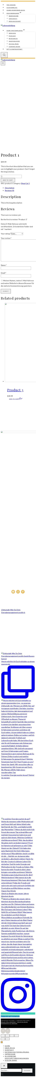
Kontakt (14, 49)
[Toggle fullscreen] (12, 1035)
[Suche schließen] (4, 1065)
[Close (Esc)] (3, 1035)
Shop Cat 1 (25, 183)
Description (9, 188)
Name (4, 265)
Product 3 (15, 390)
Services (12, 33)
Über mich (16, 10)
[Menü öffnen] (3, 63)
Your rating (6, 234)
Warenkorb (13, 16)
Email (3, 273)
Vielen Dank (11, 1060)
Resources (13, 38)
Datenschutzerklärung (14, 425)
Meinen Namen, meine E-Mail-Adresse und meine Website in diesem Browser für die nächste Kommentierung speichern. (17, 283)
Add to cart (8, 180)
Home (11, 5)
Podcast (12, 36)
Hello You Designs (8, 1022)
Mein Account (15, 21)
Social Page (14, 44)
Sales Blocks (14, 41)
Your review (6, 238)
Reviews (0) (9, 190)
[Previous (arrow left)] (3, 1039)
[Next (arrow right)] (7, 1039)
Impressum (7, 428)
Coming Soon (14, 46)
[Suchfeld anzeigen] (4, 55)
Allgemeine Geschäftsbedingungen (17, 1057)
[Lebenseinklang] (8, 25)
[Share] (7, 1035)
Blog (12, 7)
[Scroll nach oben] (3, 1031)
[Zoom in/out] (16, 1035)
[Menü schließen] (2, 1042)
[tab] (20, 188)
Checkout (13, 18)
